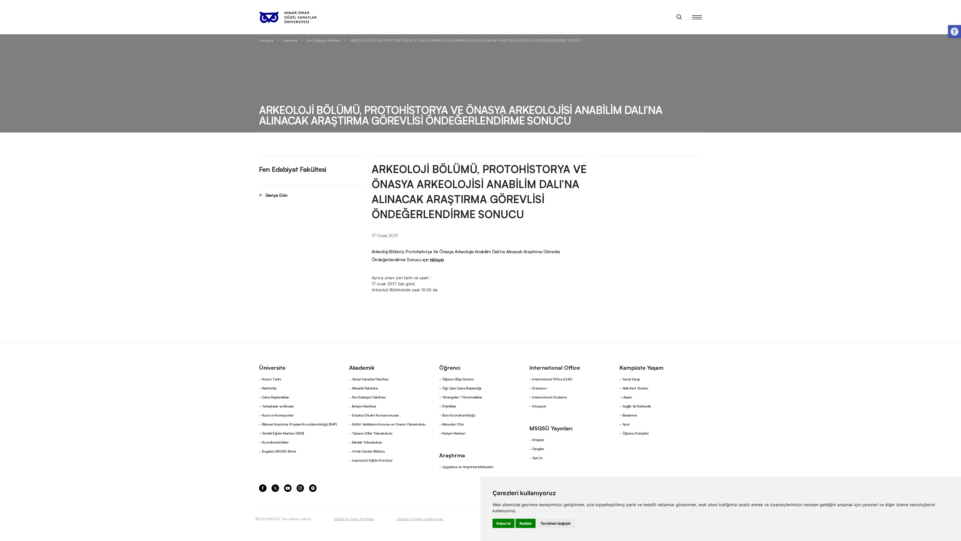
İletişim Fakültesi (364, 406)
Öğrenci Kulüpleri (635, 433)
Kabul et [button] (504, 523)
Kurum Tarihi (271, 378)
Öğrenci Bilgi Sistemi (457, 378)
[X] (275, 487)
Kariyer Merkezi (453, 433)
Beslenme (629, 415)
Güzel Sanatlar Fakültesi (370, 378)
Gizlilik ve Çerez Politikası (354, 518)
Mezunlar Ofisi (453, 424)
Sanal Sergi (631, 378)
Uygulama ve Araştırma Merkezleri (468, 466)
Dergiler (538, 448)
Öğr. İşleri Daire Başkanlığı (461, 387)
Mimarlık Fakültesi (365, 387)
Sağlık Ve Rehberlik (636, 406)
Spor (626, 424)
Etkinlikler (449, 406)
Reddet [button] (526, 523)
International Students (549, 396)
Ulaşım (627, 396)
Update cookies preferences (420, 518)
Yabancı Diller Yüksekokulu (372, 433)
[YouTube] (288, 487)
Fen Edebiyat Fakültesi (324, 40)
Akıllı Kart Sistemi (635, 387)
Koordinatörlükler (275, 442)
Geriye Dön (276, 195)
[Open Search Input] (679, 17)
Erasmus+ (539, 387)
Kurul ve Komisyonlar (278, 415)
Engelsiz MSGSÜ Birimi (279, 451)
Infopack (539, 406)
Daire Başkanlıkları (275, 396)
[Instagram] (300, 487)
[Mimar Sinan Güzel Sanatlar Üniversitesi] (288, 17)
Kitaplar (538, 439)
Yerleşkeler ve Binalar (278, 406)
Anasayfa (266, 40)
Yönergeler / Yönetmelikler (462, 396)
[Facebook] (263, 487)
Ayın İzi (537, 457)
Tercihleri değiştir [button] (556, 523)
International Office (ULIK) (552, 378)
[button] (954, 31)
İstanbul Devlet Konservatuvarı (375, 415)
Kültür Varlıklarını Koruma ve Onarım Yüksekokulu (389, 424)
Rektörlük (269, 387)
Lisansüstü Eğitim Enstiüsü (372, 460)
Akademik (290, 40)
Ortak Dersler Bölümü (368, 451)
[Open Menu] (697, 17)
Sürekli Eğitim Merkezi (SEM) (283, 433)
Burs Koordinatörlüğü (458, 415)
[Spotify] (313, 487)
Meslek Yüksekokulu (367, 442)
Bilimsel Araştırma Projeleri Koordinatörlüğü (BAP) (299, 424)
